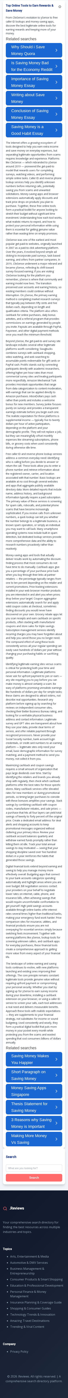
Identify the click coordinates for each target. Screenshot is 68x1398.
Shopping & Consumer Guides (30, 1308)
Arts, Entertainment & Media (29, 1256)
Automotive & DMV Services (29, 1263)
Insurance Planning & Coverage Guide (36, 1302)
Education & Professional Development (36, 1286)
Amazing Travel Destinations (30, 1321)
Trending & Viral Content (27, 1327)
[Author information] (59, 6)
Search (34, 1177)
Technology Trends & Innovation (32, 1315)
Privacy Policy (19, 1352)
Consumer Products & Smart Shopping (36, 1279)
